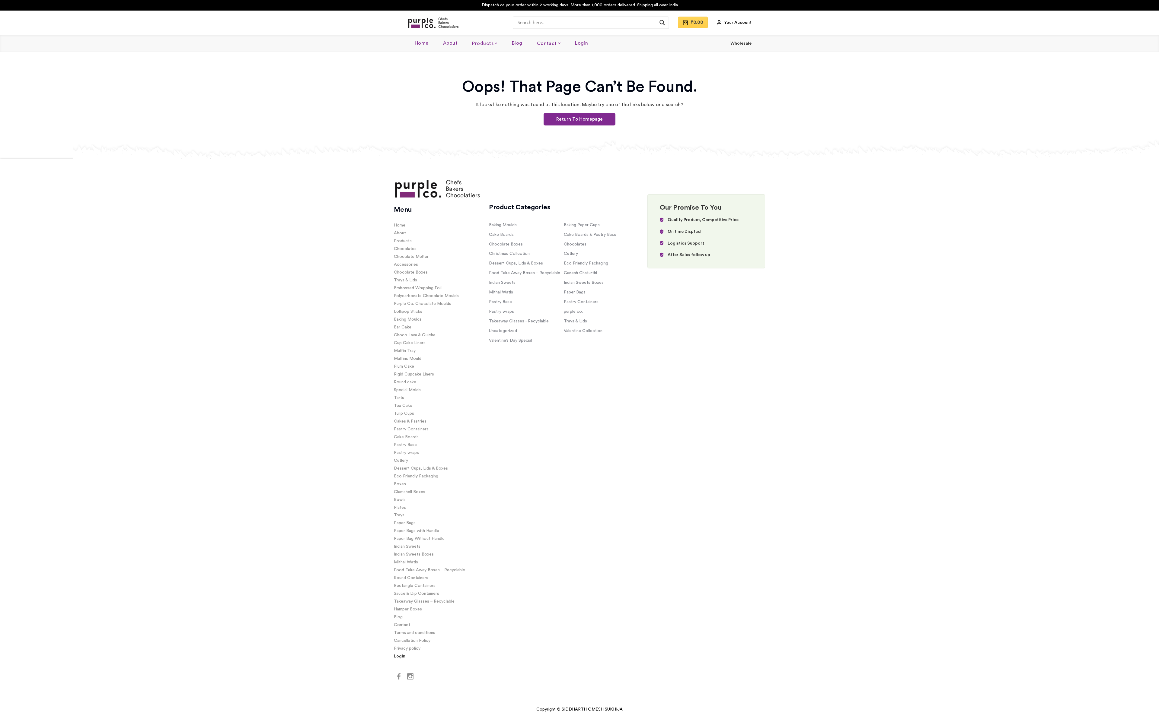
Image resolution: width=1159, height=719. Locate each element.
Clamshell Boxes (409, 492)
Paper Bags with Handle (416, 531)
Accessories (406, 264)
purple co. (573, 311)
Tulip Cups (404, 413)
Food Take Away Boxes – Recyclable (429, 570)
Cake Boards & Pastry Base (590, 235)
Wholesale (741, 43)
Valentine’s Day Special (510, 340)
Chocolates (405, 249)
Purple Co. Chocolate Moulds (422, 304)
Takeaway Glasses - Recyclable (519, 321)
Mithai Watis (406, 562)
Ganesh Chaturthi (580, 273)
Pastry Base (405, 445)
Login (581, 43)
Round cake (405, 382)
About (450, 43)
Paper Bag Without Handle (419, 539)
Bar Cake (402, 327)
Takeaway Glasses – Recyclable (424, 601)
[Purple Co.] (432, 23)
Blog (517, 43)
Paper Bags (405, 523)
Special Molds (407, 390)
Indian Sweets (407, 546)
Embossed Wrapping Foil (418, 288)
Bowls (400, 500)
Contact (547, 43)
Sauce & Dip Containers (416, 593)
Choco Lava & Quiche (415, 335)
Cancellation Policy (412, 640)
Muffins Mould (407, 358)
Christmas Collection (509, 254)
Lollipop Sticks (408, 311)
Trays (399, 515)
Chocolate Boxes (411, 272)
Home (422, 43)
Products (482, 43)
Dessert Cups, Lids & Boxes (421, 468)
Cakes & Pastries (410, 421)
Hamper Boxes (408, 609)
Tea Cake (403, 406)
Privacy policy (407, 648)
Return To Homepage (579, 119)
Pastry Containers (411, 429)
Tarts (399, 398)
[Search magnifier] (662, 22)
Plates (400, 507)
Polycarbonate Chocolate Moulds (426, 296)
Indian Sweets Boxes (414, 554)
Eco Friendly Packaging (416, 476)
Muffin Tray (405, 351)
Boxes (400, 484)
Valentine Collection (583, 331)
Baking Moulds (408, 319)
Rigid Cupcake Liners (414, 374)
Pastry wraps (406, 453)
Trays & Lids (405, 280)
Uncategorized (503, 331)
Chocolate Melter (411, 257)
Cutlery (401, 460)
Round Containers (411, 578)
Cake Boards (406, 437)
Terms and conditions (414, 633)
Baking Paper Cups (582, 225)
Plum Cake (404, 366)
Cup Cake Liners (410, 343)
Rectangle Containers (415, 586)
